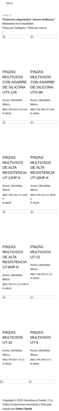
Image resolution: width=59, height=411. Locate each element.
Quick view (6, 65)
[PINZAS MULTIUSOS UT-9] (43, 308)
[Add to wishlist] (24, 65)
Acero (5, 100)
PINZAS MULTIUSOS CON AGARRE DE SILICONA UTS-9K (42, 82)
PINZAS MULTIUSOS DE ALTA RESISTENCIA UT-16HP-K (42, 167)
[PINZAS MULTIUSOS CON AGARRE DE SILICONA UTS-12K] (15, 48)
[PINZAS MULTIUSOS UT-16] (15, 308)
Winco (6, 104)
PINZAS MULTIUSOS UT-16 (12, 337)
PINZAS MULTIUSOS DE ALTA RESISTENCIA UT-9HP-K (14, 257)
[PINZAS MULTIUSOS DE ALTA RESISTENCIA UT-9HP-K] (15, 222)
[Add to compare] (15, 65)
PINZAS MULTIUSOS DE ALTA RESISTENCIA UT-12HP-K (14, 167)
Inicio (5, 15)
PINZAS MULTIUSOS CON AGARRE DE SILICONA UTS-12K (14, 82)
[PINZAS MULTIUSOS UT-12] (43, 222)
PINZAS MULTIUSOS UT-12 (40, 252)
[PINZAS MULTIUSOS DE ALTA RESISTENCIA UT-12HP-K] (15, 133)
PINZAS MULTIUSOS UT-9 (40, 337)
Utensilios (16, 100)
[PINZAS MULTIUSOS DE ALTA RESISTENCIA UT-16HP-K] (43, 133)
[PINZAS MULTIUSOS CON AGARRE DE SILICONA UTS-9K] (43, 48)
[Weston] (41, 387)
